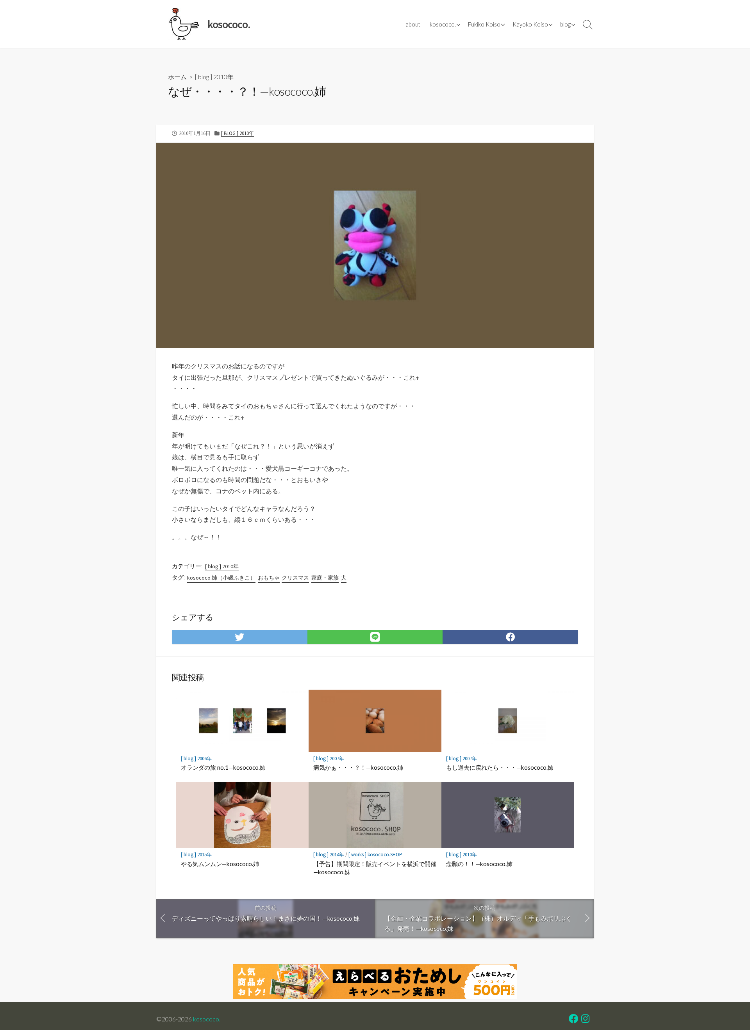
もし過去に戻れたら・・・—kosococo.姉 (500, 767)
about (412, 24)
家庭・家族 (325, 577)
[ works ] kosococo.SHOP (375, 854)
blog (565, 24)
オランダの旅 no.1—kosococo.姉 (223, 767)
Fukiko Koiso (484, 24)
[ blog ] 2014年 (328, 854)
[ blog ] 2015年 (196, 854)
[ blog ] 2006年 (196, 758)
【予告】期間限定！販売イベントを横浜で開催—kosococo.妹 (374, 868)
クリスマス (295, 577)
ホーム (177, 76)
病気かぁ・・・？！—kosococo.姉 (358, 767)
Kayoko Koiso (530, 24)
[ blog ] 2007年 (328, 758)
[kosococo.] (183, 24)
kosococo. (443, 24)
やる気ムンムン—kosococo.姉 (220, 863)
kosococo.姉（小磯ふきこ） (221, 577)
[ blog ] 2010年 (214, 76)
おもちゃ (269, 577)
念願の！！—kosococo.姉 (479, 863)
